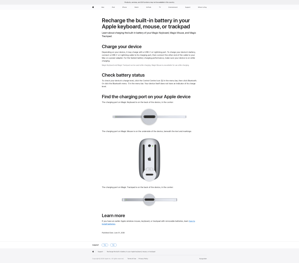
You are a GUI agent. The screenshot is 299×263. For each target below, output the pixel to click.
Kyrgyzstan (203, 258)
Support (100, 251)
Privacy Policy (143, 258)
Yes (105, 245)
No (113, 245)
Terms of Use (131, 258)
